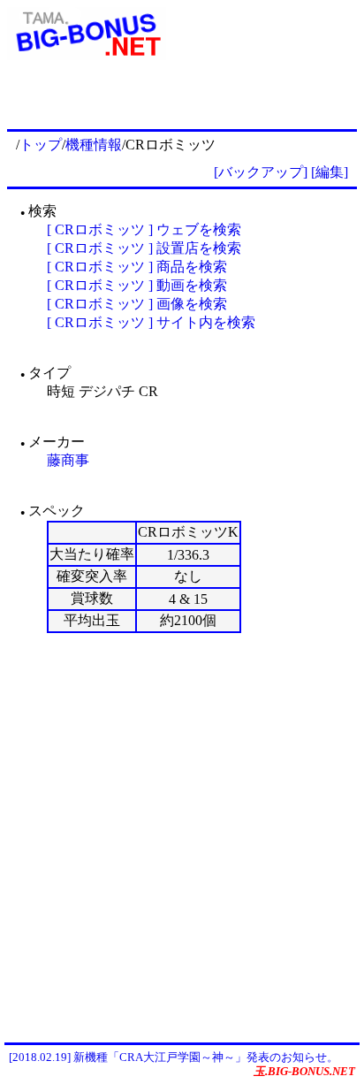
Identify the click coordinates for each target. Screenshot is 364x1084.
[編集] (329, 171)
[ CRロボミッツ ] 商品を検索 (137, 266)
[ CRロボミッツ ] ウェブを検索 (144, 229)
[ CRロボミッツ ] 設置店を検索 (144, 248)
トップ (40, 144)
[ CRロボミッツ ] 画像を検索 (137, 303)
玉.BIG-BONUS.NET (304, 1071)
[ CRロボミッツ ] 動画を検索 (137, 285)
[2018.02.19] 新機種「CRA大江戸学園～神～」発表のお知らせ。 (173, 1057)
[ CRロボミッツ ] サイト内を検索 (151, 322)
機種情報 (93, 144)
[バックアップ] (260, 171)
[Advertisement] (182, 837)
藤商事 (68, 460)
